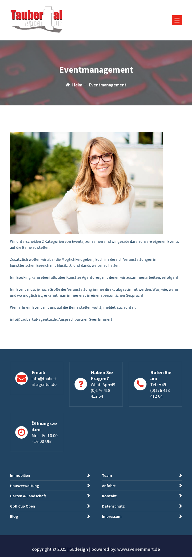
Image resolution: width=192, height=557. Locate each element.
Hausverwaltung (24, 485)
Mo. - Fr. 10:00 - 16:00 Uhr (45, 438)
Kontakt (109, 495)
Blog (14, 516)
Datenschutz (113, 506)
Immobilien (20, 475)
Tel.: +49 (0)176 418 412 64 (160, 390)
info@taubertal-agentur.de (44, 381)
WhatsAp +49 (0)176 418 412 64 (103, 390)
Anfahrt (109, 485)
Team (107, 475)
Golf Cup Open (22, 506)
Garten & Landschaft (28, 495)
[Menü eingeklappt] (177, 20)
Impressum (112, 516)
